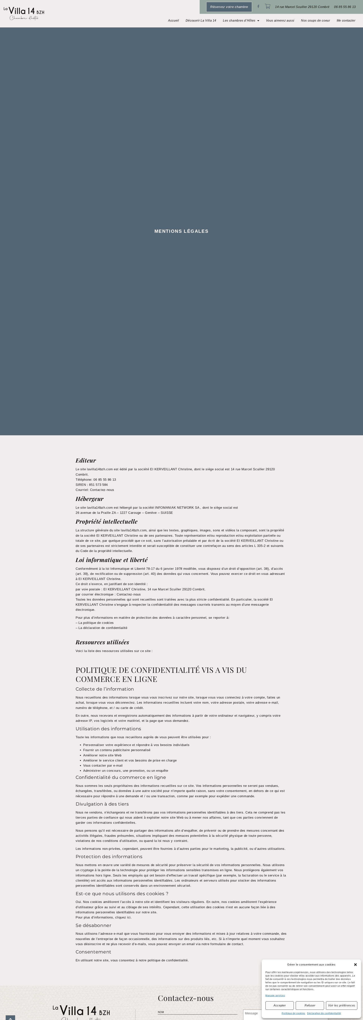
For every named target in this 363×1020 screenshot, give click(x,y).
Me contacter (346, 20)
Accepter (280, 1005)
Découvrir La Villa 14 (201, 20)
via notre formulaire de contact (219, 944)
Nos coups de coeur (315, 20)
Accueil (173, 20)
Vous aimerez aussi (280, 20)
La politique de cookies (96, 623)
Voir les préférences (341, 1005)
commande (245, 796)
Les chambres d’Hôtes (239, 20)
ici (129, 917)
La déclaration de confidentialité (102, 628)
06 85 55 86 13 (345, 7)
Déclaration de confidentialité (324, 1013)
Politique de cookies (293, 1013)
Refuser (310, 1005)
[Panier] (267, 6)
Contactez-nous (102, 490)
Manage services (275, 995)
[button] (355, 964)
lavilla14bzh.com (100, 469)
